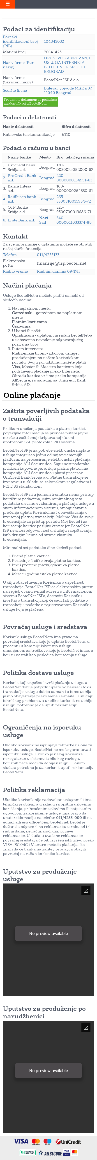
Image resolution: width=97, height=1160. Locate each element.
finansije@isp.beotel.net (61, 263)
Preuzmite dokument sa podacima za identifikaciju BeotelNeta (30, 101)
